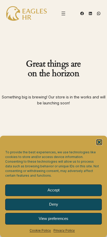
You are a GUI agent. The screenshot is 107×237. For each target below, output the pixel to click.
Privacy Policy (64, 230)
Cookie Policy (40, 230)
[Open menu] (63, 13)
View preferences (53, 218)
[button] (99, 142)
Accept (53, 190)
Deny (53, 204)
